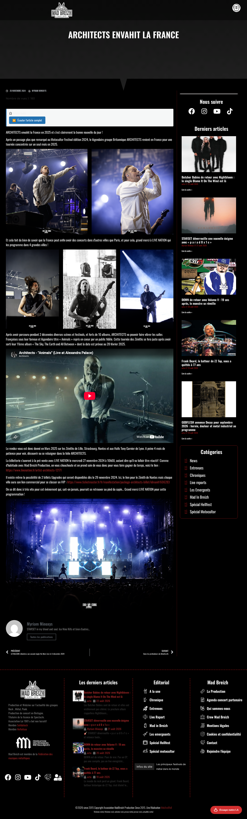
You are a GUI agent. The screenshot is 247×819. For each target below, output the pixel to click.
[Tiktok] (37, 777)
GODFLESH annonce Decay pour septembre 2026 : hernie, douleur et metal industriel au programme (209, 426)
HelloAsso (21, 729)
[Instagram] (204, 111)
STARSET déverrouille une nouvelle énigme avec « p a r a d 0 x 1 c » (207, 240)
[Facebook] (191, 111)
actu (89, 701)
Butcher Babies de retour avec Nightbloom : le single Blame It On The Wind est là (208, 179)
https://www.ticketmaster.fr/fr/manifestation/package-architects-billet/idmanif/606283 (118, 482)
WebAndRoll (166, 808)
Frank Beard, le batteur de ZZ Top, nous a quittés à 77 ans (206, 363)
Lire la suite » (187, 189)
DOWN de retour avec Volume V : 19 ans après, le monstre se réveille (205, 302)
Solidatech (22, 725)
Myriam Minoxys (95, 729)
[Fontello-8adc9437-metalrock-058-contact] (47, 777)
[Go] (236, 8)
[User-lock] (57, 777)
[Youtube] (217, 111)
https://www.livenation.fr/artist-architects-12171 (34, 470)
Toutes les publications (41, 637)
